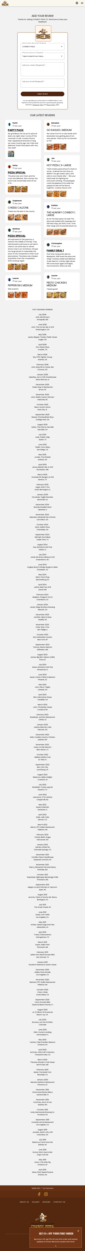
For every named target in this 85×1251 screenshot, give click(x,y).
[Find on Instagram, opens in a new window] (46, 1194)
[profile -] (77, 3)
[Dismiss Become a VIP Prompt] (78, 1230)
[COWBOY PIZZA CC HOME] (11, 3)
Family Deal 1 (55, 250)
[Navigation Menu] (82, 3)
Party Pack (16, 130)
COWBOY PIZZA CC (42, 1222)
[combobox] (44, 56)
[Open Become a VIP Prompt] (55, 1246)
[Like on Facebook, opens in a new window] (39, 1194)
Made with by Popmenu (27, 1188)
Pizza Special (17, 172)
